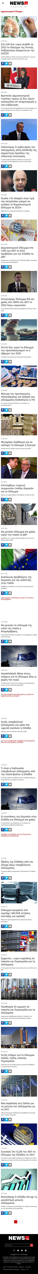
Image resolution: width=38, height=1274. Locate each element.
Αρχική (4, 1267)
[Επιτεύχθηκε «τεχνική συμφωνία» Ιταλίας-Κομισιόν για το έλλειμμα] (19, 468)
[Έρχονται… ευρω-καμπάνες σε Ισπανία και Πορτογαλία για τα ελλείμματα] (19, 941)
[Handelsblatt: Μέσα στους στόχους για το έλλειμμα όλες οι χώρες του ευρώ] (19, 656)
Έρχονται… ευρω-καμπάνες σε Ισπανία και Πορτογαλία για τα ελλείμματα (18, 961)
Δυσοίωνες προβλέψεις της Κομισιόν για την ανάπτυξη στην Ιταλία (16, 580)
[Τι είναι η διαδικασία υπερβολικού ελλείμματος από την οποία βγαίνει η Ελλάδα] (19, 750)
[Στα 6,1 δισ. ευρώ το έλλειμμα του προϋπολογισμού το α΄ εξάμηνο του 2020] (19, 330)
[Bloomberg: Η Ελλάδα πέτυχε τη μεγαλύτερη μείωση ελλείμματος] (19, 1179)
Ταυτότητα (23, 1269)
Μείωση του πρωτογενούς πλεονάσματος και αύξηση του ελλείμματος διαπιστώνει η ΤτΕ (18, 396)
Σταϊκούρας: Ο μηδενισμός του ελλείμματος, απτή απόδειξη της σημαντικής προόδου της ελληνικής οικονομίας (19, 152)
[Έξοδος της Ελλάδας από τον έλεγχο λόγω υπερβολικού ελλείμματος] (19, 844)
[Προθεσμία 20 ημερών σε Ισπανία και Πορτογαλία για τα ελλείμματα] (19, 989)
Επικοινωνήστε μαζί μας (12, 1267)
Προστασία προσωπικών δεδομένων (11, 1269)
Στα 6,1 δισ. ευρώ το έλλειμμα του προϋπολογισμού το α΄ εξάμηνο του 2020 (17, 350)
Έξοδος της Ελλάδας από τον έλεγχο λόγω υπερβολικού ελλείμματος (17, 864)
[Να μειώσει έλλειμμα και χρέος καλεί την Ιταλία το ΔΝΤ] (19, 514)
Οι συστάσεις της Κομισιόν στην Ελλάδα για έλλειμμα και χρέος (19, 818)
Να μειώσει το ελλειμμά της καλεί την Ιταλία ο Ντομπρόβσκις (16, 628)
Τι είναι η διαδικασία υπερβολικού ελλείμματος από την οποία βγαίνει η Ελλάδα (18, 771)
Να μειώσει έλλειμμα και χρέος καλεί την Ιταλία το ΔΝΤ (18, 533)
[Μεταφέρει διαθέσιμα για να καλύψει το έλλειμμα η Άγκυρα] (19, 424)
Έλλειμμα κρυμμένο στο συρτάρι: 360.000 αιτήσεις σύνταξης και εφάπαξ (15, 913)
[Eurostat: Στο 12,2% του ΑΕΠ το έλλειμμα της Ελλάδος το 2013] (19, 1134)
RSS (27, 1269)
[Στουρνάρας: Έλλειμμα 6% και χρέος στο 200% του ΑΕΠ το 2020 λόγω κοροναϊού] (19, 281)
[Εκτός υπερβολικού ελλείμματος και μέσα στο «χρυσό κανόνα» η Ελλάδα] (19, 704)
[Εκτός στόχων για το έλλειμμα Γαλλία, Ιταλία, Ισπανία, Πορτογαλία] (19, 1037)
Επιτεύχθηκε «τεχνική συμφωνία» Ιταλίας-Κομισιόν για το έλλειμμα (17, 488)
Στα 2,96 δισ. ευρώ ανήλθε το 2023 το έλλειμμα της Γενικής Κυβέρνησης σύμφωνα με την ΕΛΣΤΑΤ (17, 49)
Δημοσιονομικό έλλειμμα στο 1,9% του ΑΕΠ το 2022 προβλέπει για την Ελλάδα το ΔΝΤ (17, 252)
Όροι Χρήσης (28, 1267)
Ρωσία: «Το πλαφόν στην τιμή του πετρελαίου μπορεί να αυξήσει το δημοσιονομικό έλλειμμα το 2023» (17, 203)
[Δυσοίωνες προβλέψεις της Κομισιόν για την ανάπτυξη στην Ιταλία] (19, 559)
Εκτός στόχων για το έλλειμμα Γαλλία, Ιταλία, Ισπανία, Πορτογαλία (17, 1058)
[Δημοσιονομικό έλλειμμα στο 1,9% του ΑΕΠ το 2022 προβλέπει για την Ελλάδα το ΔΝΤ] (19, 230)
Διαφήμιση (21, 1267)
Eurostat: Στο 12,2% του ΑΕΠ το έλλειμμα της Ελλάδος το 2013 (18, 1153)
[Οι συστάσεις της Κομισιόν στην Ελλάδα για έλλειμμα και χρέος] (19, 799)
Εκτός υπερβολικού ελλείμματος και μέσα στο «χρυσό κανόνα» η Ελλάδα (16, 724)
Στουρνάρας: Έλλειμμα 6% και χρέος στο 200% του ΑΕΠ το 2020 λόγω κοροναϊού (17, 302)
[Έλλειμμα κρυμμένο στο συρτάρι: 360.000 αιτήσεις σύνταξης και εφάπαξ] (19, 892)
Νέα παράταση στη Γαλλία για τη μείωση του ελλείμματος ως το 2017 (18, 1106)
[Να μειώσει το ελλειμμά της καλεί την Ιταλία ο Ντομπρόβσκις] (19, 607)
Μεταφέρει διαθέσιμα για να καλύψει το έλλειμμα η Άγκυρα (18, 444)
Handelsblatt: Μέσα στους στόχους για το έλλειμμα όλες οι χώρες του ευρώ (19, 676)
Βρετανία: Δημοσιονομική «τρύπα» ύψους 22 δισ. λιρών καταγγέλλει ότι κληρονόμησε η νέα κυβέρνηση (18, 100)
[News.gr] (19, 3)
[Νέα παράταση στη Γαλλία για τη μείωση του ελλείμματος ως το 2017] (19, 1086)
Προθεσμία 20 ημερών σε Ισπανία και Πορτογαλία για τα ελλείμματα (18, 1009)
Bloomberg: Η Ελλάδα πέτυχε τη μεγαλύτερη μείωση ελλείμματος (19, 1199)
